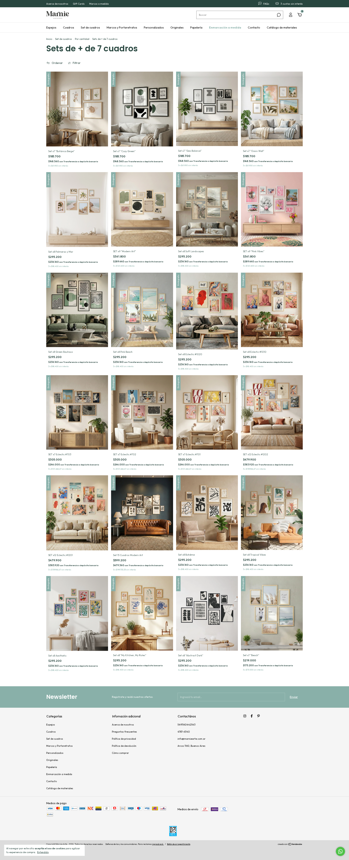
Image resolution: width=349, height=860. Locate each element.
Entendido (43, 852)
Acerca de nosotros (57, 3)
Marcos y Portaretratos (122, 27)
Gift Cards (79, 3)
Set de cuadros (90, 27)
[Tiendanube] (290, 844)
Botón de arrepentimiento (178, 844)
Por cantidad (82, 38)
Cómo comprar (120, 752)
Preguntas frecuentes (124, 731)
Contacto (254, 27)
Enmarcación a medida (225, 27)
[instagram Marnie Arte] (244, 716)
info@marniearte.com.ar (191, 738)
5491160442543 (187, 724)
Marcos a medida (99, 3)
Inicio (49, 38)
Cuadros (68, 27)
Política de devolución (124, 745)
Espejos (51, 27)
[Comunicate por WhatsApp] (340, 851)
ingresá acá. (158, 844)
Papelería (196, 27)
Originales (177, 27)
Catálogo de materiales (282, 27)
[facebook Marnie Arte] (251, 716)
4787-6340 (184, 731)
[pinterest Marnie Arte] (258, 716)
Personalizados (154, 27)
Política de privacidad (124, 738)
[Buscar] (278, 15)
